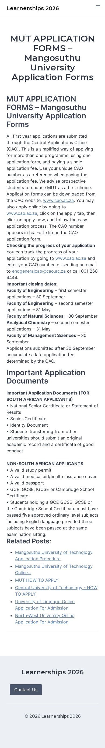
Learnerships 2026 (53, 672)
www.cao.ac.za (58, 200)
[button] (98, 7)
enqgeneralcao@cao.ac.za (39, 271)
